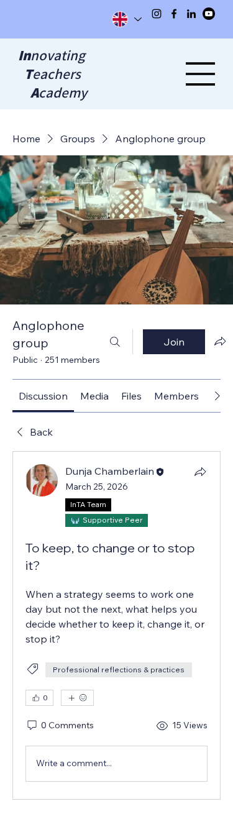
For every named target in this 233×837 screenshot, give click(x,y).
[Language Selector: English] (126, 19)
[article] (116, 625)
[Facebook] (174, 13)
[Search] (114, 341)
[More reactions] (77, 698)
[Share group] (219, 341)
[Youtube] (209, 13)
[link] (43, 396)
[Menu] (200, 73)
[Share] (200, 471)
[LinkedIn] (191, 13)
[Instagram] (156, 13)
